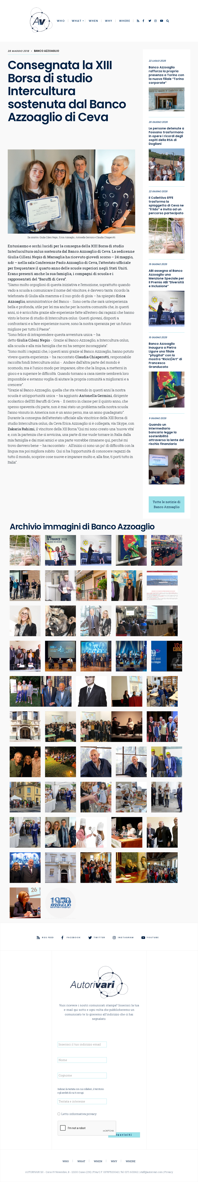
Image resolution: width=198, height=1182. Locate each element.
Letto (78, 1114)
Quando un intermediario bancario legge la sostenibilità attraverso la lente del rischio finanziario (166, 434)
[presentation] (87, 1128)
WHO (61, 21)
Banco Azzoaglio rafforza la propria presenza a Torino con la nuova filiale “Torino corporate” (166, 75)
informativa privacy (82, 1114)
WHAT (77, 21)
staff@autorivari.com (151, 1172)
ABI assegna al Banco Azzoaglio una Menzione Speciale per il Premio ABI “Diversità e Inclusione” (166, 278)
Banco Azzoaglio (46, 51)
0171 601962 (131, 1172)
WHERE (124, 21)
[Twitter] (150, 21)
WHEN (93, 21)
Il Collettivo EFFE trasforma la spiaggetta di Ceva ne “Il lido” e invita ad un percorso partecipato (166, 205)
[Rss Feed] (138, 21)
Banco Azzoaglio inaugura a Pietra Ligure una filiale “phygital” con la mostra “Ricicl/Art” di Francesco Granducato (165, 355)
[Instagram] (156, 21)
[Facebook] (144, 21)
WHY (108, 21)
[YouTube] (161, 21)
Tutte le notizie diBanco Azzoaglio (166, 504)
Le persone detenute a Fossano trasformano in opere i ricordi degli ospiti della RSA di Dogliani (166, 136)
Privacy (168, 1172)
